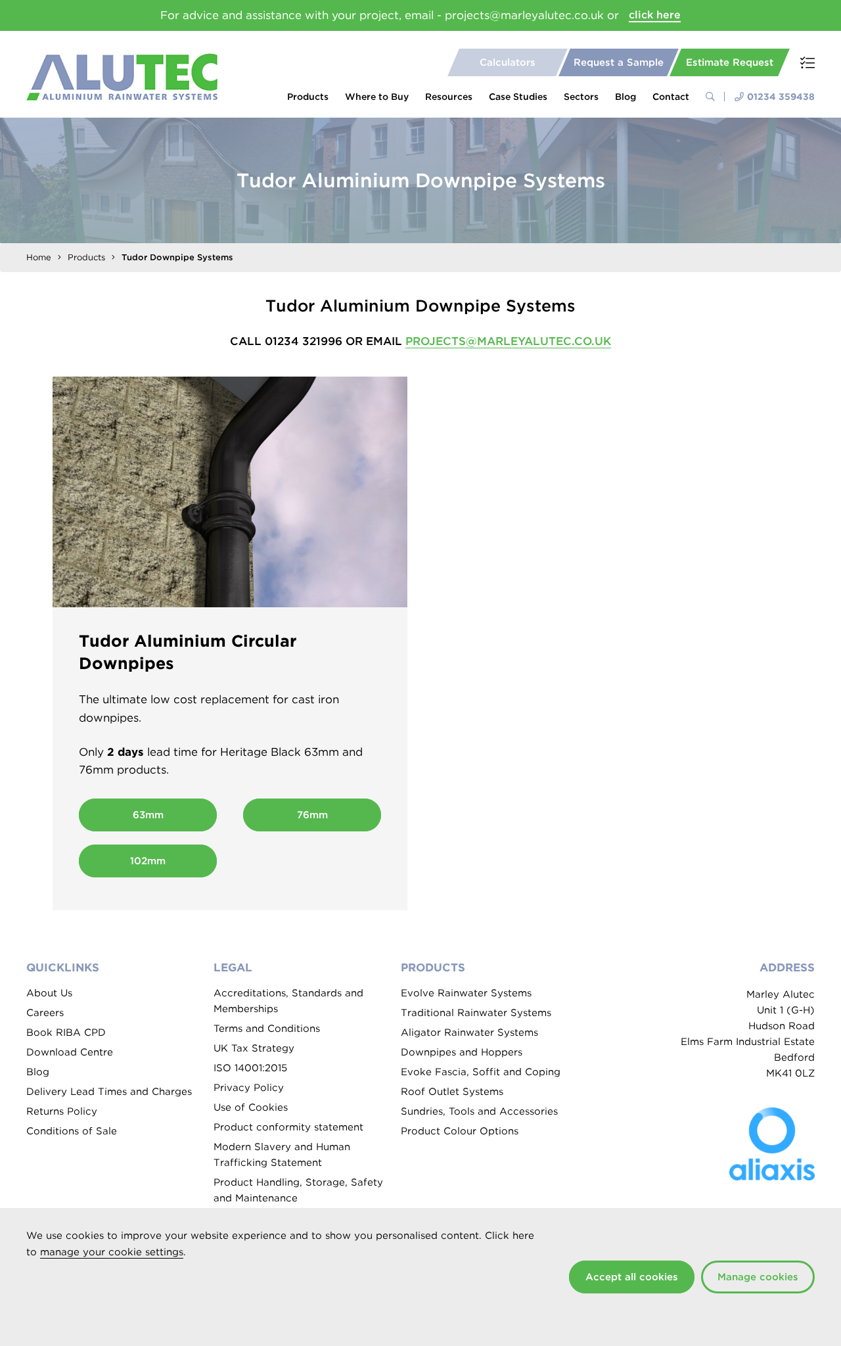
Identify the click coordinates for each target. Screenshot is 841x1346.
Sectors (581, 96)
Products (308, 96)
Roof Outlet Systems (452, 1092)
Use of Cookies (251, 1107)
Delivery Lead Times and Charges (109, 1092)
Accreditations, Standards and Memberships (288, 1001)
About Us (49, 993)
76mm (312, 815)
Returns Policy (61, 1111)
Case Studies (518, 96)
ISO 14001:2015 (250, 1068)
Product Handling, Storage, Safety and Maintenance (298, 1190)
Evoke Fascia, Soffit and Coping (480, 1072)
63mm (148, 815)
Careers (45, 1013)
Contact (670, 96)
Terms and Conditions (267, 1028)
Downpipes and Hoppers (461, 1052)
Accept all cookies (631, 1277)
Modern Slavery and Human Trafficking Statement (282, 1155)
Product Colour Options (459, 1131)
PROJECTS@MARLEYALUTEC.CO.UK (508, 341)
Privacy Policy (249, 1088)
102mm (148, 861)
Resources (448, 96)
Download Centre (69, 1052)
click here (655, 15)
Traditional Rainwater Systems (476, 1013)
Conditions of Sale (71, 1131)
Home (38, 257)
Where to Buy (377, 96)
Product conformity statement (288, 1127)
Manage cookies (757, 1277)
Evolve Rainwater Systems (466, 993)
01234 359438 (781, 96)
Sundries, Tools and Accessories (479, 1111)
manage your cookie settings (111, 1252)
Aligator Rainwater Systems (469, 1032)
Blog (625, 96)
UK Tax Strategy (254, 1048)
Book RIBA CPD (66, 1032)
